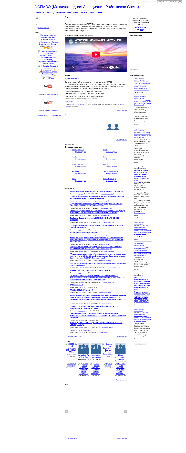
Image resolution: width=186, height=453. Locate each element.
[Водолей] (110, 127)
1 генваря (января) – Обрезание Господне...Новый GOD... (48, 59)
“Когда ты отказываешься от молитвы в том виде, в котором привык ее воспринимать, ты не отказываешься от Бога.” (97, 197)
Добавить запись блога (74, 336)
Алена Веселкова (84, 267)
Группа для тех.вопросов (96, 356)
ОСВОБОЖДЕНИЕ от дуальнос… (71, 352)
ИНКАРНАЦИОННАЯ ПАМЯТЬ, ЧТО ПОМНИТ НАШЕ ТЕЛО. (91, 270)
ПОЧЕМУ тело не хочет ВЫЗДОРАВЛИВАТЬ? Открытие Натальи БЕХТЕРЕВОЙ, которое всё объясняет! (94, 307)
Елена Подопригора (109, 179)
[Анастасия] (123, 127)
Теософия (71, 366)
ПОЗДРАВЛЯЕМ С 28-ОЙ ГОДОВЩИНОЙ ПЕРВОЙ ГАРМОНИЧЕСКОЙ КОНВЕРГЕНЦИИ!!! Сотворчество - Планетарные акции (96, 248)
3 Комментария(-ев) (106, 208)
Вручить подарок (80, 152)
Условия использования (144, 450)
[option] (96, 411)
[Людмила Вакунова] (69, 127)
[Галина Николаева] (89, 134)
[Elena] (75, 120)
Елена (74, 179)
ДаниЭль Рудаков (76, 104)
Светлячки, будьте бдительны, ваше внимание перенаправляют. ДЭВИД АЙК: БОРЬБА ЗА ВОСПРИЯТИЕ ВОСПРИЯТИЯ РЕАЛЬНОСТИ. (97, 212)
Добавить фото (72, 438)
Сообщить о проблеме (128, 450)
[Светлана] (69, 134)
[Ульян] (82, 134)
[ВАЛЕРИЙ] (68, 176)
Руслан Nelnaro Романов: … (95, 372)
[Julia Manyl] (103, 134)
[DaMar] (96, 127)
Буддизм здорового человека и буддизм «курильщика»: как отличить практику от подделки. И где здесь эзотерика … (96, 205)
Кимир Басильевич (52, 94)
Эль (80, 201)
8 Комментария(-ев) (105, 260)
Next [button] (125, 411)
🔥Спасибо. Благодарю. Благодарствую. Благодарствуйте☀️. (48, 74)
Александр (82, 311)
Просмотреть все (56, 115)
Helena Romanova (78, 149)
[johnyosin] (75, 127)
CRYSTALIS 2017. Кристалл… (120, 372)
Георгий (81, 193)
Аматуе (105, 164)
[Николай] (116, 134)
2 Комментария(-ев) (108, 193)
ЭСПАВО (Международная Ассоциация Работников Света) (87, 7)
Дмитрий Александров (110, 171)
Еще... (140, 343)
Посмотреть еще (139, 213)
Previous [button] (66, 411)
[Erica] (89, 127)
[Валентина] (75, 134)
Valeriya (74, 157)
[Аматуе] (99, 169)
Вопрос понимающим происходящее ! (84, 232)
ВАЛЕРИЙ (75, 171)
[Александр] (82, 127)
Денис (52, 63)
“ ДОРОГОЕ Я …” (76, 285)
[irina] (99, 162)
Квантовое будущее (48, 37)
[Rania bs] (96, 134)
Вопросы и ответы (72, 78)
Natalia (105, 149)
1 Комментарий (104, 201)
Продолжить (69, 101)
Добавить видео (42, 115)
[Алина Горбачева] (68, 169)
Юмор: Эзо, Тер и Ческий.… (83, 356)
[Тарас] (123, 134)
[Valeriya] (68, 162)
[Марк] (69, 120)
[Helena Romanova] (68, 154)
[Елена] (68, 183)
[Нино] (123, 120)
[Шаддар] (96, 120)
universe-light (52, 39)
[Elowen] (110, 120)
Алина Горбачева (77, 164)
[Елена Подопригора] (99, 183)
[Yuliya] (116, 127)
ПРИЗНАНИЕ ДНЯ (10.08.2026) (81, 290)
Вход (154, 2)
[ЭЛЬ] (82, 120)
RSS (131, 345)
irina (104, 157)
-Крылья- (108, 366)
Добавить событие (43, 28)
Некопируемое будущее (48, 44)
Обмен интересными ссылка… (120, 357)
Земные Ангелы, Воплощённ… (108, 352)
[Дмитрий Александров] (99, 176)
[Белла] (116, 120)
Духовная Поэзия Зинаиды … (83, 372)
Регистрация (146, 2)
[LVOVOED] (89, 120)
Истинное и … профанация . (80, 330)
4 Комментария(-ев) (114, 267)
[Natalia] (99, 154)
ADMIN (49, 450)
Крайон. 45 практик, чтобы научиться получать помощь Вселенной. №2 (96, 191)
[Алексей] (103, 120)
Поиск (184, 2)
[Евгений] (103, 127)
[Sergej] (110, 134)
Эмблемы (115, 450)
